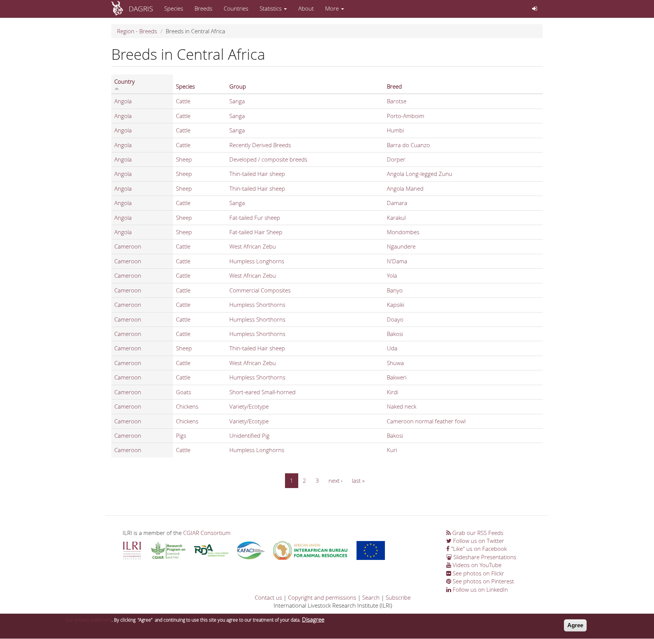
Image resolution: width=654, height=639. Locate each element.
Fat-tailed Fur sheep (254, 217)
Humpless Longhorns (256, 261)
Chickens (187, 406)
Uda (392, 348)
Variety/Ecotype (249, 406)
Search (371, 597)
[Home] (120, 8)
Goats (183, 392)
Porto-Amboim (405, 116)
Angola (123, 101)
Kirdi (392, 392)
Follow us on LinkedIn (479, 589)
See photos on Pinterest (482, 581)
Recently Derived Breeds (260, 145)
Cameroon (127, 246)
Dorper (396, 159)
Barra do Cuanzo (408, 145)
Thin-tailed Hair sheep (257, 173)
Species (173, 8)
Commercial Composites (260, 290)
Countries (236, 8)
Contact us (268, 597)
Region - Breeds (137, 31)
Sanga (237, 101)
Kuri (392, 450)
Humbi (395, 130)
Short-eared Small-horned (262, 392)
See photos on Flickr (477, 573)
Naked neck (401, 406)
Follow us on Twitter (478, 540)
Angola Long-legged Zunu (419, 173)
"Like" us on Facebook (478, 548)
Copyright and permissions (322, 597)
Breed (394, 86)
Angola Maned (405, 188)
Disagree (313, 619)
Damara (397, 203)
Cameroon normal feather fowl (426, 421)
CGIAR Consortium (206, 532)
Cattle (183, 101)
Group (237, 86)
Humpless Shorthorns (257, 304)
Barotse (396, 101)
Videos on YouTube (476, 565)
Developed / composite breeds (268, 159)
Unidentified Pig (249, 435)
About (306, 8)
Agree (575, 625)
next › (336, 480)
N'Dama (397, 261)
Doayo (395, 319)
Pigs (181, 435)
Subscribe (398, 597)
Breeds (203, 8)
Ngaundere (401, 246)
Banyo (395, 290)
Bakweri (396, 377)
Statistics (271, 8)
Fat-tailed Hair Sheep (255, 232)
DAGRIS (141, 8)
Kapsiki (395, 304)
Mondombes (403, 232)
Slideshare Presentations (484, 557)
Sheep (184, 159)
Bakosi (395, 333)
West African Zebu (252, 246)
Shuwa (395, 363)
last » (358, 480)
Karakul (396, 217)
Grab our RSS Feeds (477, 532)
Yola (392, 275)
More (332, 8)
